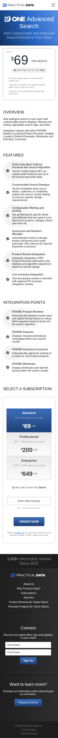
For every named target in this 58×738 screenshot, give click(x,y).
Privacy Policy (29, 729)
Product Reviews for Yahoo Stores (28, 602)
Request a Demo (28, 702)
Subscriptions (28, 593)
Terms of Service (29, 733)
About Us (28, 584)
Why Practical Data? (28, 588)
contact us (19, 532)
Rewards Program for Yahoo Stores (28, 606)
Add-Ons (29, 597)
